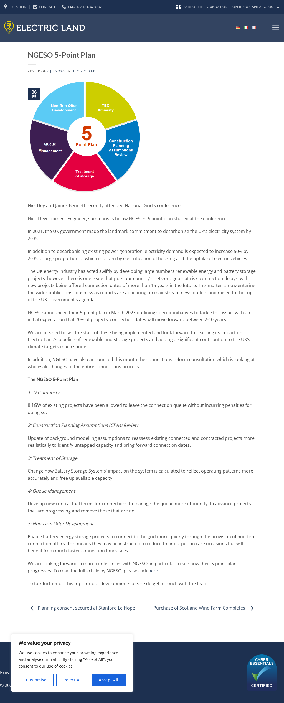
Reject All (73, 679)
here (153, 571)
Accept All (108, 679)
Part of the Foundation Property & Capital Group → (231, 6)
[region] (72, 663)
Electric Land (83, 71)
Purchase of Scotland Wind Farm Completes (200, 608)
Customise (36, 679)
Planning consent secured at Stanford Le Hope (86, 608)
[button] (276, 27)
